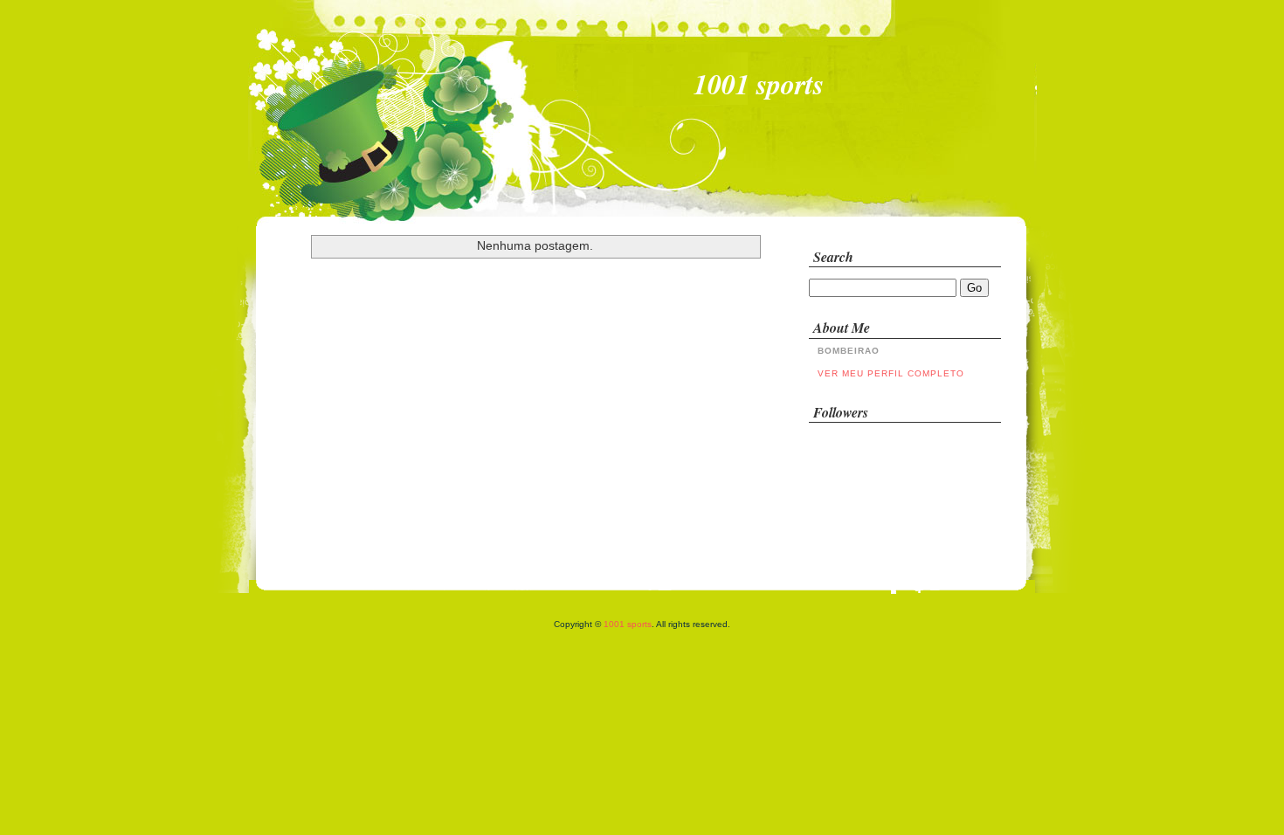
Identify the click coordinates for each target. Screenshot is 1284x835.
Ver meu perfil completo (891, 373)
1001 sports (628, 624)
